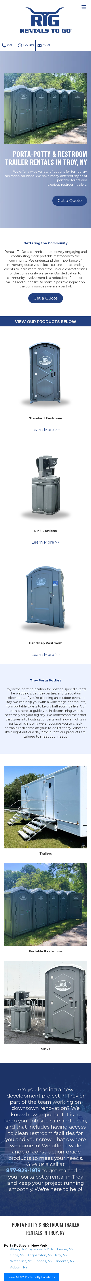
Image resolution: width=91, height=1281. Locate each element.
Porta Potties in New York (25, 1246)
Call (10, 45)
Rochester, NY (62, 1249)
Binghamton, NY (39, 1255)
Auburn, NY (19, 1267)
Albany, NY (18, 1249)
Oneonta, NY (64, 1261)
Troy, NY (61, 1255)
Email (46, 45)
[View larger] (45, 371)
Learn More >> (46, 429)
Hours (28, 45)
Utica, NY (17, 1255)
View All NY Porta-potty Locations (31, 1277)
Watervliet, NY (21, 1261)
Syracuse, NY (39, 1249)
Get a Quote (70, 200)
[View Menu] (84, 7)
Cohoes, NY (43, 1261)
